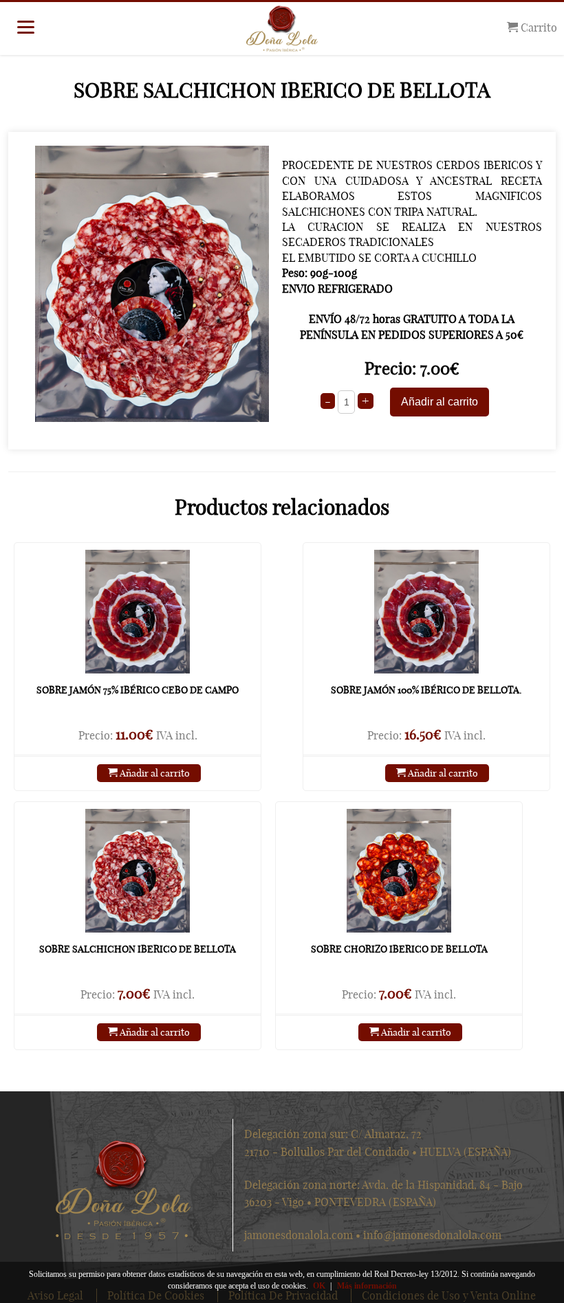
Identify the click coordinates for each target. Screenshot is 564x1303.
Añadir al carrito (154, 773)
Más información (367, 1286)
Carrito (537, 27)
